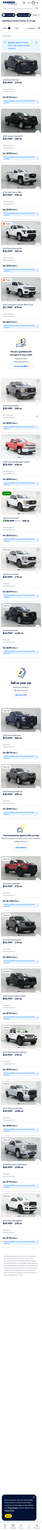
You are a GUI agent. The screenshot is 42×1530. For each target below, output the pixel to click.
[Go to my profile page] (35, 2)
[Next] (38, 64)
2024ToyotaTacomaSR (12, 248)
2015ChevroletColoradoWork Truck (18, 304)
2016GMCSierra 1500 (12, 192)
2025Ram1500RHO (11, 883)
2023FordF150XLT (11, 406)
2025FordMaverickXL (12, 940)
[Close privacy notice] (33, 1497)
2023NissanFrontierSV (13, 791)
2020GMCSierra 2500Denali (15, 1164)
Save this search (14, 42)
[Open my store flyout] (24, 2)
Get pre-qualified (21, 366)
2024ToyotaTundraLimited (14, 996)
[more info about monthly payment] (17, 97)
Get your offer (21, 695)
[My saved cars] (28, 2)
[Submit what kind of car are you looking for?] (37, 8)
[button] (9, 15)
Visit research (21, 847)
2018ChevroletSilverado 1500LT (16, 462)
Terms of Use (9, 1510)
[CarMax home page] (10, 2)
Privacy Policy (13, 1508)
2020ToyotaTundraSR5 (13, 136)
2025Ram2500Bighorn (12, 1221)
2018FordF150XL (10, 630)
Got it (8, 1516)
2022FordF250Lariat (12, 735)
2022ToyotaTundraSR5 (13, 1108)
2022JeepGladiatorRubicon (14, 1052)
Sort (17, 28)
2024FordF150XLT (11, 80)
